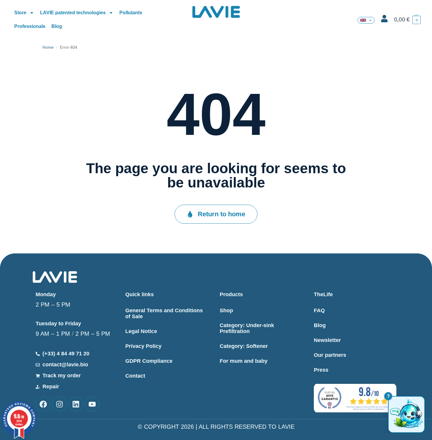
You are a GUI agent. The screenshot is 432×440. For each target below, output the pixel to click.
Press (321, 370)
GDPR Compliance (149, 361)
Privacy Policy (143, 346)
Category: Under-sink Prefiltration (247, 328)
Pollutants (130, 12)
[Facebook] (43, 404)
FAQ (319, 310)
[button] (407, 19)
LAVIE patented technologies (73, 12)
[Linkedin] (75, 404)
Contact (135, 376)
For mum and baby (244, 361)
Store (20, 12)
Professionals (29, 26)
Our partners (330, 355)
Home (48, 47)
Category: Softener (244, 346)
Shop (226, 310)
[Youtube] (92, 404)
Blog (56, 26)
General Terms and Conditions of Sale (164, 313)
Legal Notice (141, 331)
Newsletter (327, 340)
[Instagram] (59, 404)
